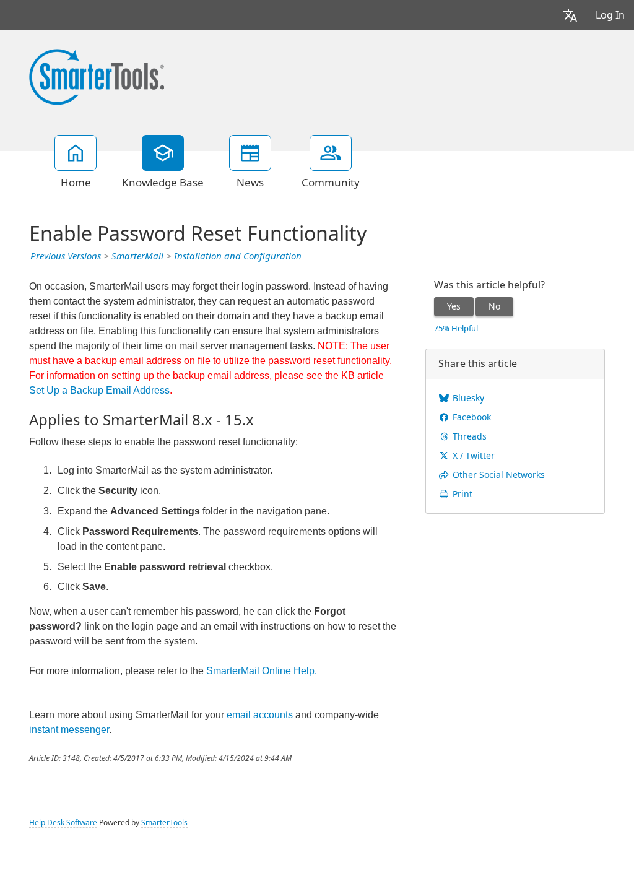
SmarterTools (164, 822)
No (494, 306)
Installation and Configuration (238, 256)
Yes (454, 306)
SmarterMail (137, 256)
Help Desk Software (63, 822)
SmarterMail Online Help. (261, 671)
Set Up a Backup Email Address (99, 390)
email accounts (260, 714)
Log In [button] (610, 15)
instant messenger (69, 729)
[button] (570, 15)
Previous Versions (65, 256)
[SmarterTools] (96, 75)
